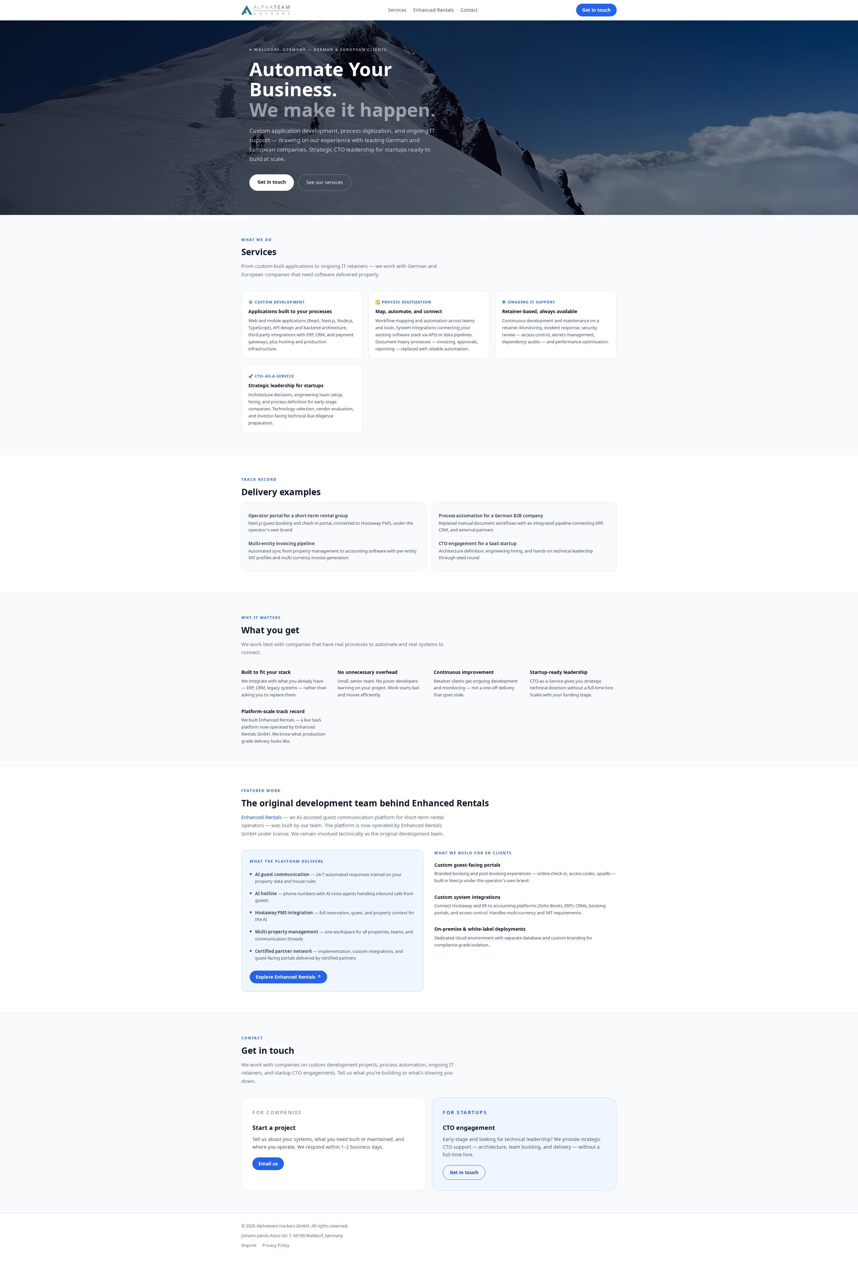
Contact (469, 10)
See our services (324, 182)
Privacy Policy (276, 1245)
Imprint (248, 1245)
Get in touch (596, 10)
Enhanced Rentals (433, 10)
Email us (268, 1163)
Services (397, 10)
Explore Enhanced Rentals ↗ (288, 977)
